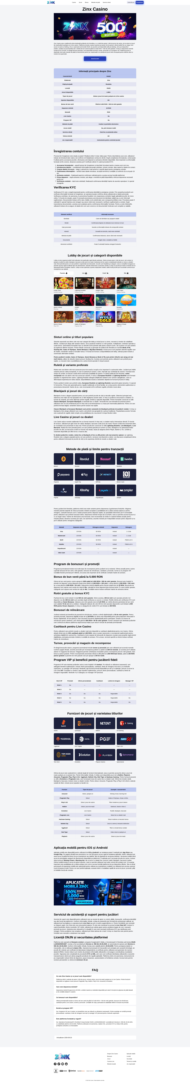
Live (83, 273)
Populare (62, 273)
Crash (104, 273)
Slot (125, 273)
